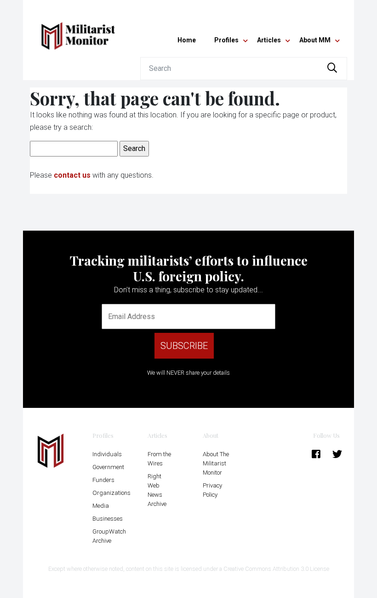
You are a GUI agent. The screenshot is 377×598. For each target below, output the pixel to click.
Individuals (107, 454)
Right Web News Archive (157, 490)
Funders (103, 479)
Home (186, 40)
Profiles (226, 40)
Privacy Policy (212, 490)
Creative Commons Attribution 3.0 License (276, 568)
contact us (72, 175)
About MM (315, 40)
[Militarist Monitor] (78, 30)
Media (100, 505)
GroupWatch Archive (109, 536)
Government (108, 467)
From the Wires (159, 459)
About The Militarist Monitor (216, 463)
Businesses (107, 518)
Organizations (111, 492)
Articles (269, 40)
